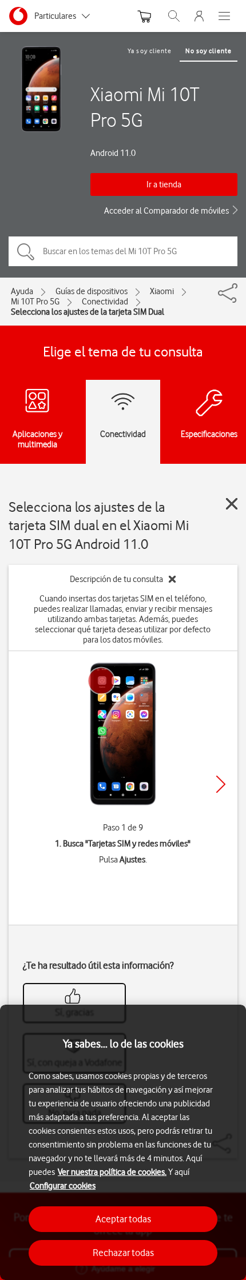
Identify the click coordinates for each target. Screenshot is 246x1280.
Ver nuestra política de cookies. (112, 1172)
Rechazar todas (123, 1252)
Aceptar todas (123, 1219)
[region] (123, 1142)
